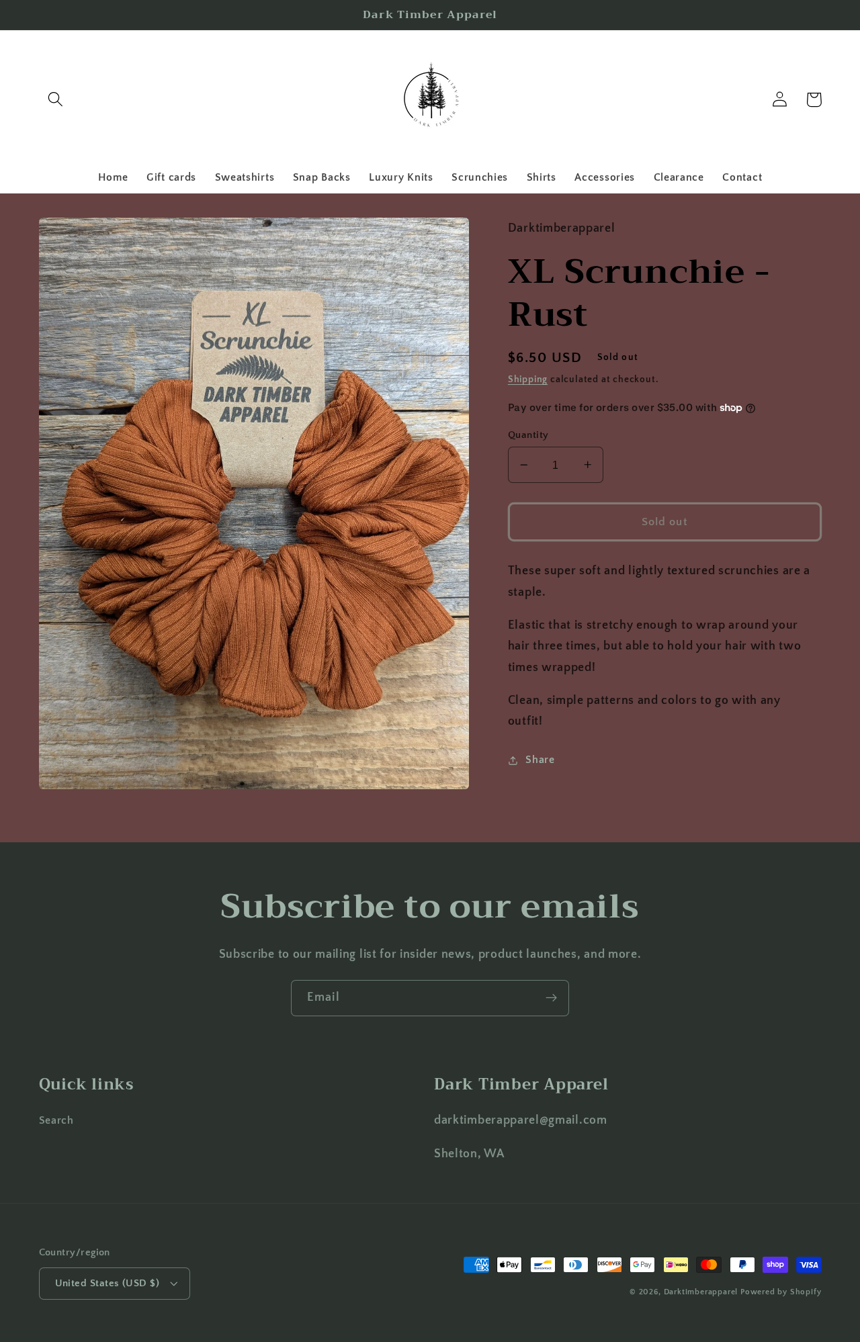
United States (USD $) (107, 1283)
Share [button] (539, 760)
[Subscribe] (551, 998)
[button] (56, 100)
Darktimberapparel (701, 1292)
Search (56, 1120)
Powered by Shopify (781, 1292)
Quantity (528, 435)
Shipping (528, 379)
